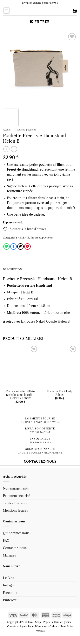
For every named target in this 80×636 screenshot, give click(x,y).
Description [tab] (12, 269)
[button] (6, 11)
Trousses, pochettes (25, 129)
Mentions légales (15, 510)
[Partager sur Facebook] (13, 246)
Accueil (7, 129)
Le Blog (8, 578)
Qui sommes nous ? (17, 533)
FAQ (6, 540)
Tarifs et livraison (16, 503)
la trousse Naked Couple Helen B (45, 321)
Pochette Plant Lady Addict (59, 393)
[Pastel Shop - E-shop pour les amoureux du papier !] (40, 10)
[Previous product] (14, 149)
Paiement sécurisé (16, 496)
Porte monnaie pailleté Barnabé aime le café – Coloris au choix (20, 395)
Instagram (10, 585)
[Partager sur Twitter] (20, 246)
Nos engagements (16, 488)
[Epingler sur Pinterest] (27, 246)
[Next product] (6, 149)
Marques (9, 555)
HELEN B (23, 237)
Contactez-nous (15, 548)
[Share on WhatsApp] (6, 246)
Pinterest (10, 600)
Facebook (10, 593)
